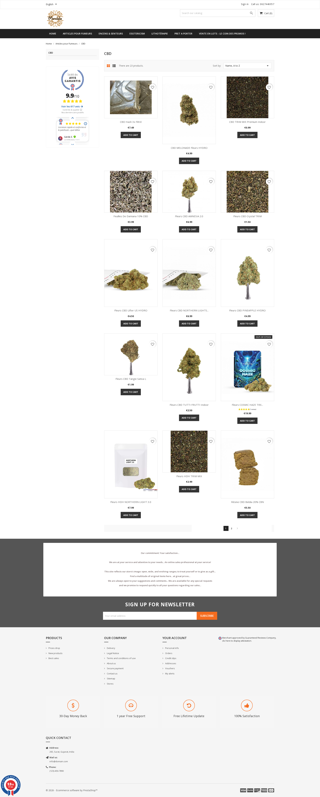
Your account (174, 638)
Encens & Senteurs (111, 33)
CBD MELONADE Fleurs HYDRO (189, 147)
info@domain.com (59, 761)
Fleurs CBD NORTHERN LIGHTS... (189, 310)
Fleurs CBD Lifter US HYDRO (130, 310)
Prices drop (54, 648)
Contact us (112, 673)
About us (111, 663)
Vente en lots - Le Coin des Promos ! (222, 33)
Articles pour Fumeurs (77, 33)
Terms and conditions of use (121, 658)
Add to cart (130, 134)
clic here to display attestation (236, 640)
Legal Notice (112, 653)
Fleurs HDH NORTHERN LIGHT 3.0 (130, 502)
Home (52, 33)
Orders (168, 653)
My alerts (169, 673)
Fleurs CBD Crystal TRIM (247, 216)
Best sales (53, 658)
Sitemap (110, 678)
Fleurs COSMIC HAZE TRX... (247, 404)
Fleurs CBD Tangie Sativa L (131, 378)
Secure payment (115, 668)
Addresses (170, 663)
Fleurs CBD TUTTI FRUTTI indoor (189, 404)
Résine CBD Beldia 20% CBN (247, 502)
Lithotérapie (160, 33)
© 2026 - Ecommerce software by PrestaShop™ (72, 790)
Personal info (172, 648)
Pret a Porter (183, 33)
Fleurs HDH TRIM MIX (189, 476)
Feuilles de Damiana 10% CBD (131, 216)
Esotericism (137, 33)
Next (237, 528)
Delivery (110, 648)
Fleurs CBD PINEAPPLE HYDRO (247, 310)
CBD (50, 52)
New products (55, 653)
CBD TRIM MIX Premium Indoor (247, 121)
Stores (110, 683)
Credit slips (170, 658)
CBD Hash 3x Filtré (131, 121)
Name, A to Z (247, 66)
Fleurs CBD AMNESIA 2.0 (189, 216)
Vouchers (170, 668)
